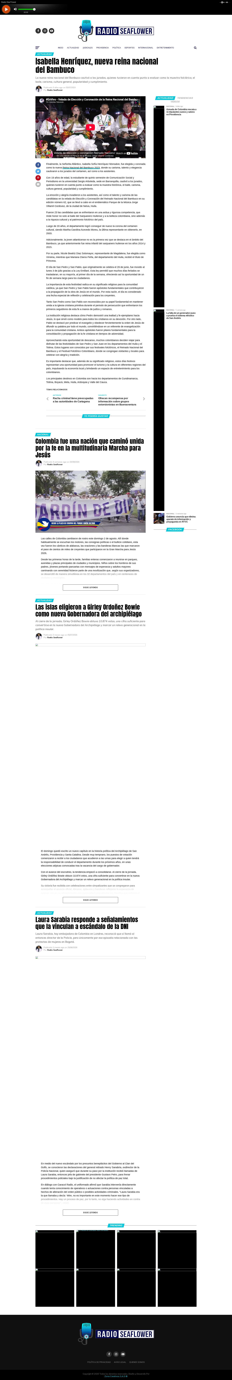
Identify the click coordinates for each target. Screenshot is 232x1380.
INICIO (60, 48)
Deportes (130, 48)
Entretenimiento (165, 48)
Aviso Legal (120, 1362)
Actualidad (73, 48)
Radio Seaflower (55, 90)
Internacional (145, 48)
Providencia (102, 48)
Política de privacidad (99, 1362)
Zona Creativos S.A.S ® (116, 1376)
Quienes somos (137, 1362)
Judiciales (88, 48)
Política (117, 48)
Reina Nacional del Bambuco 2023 (81, 167)
